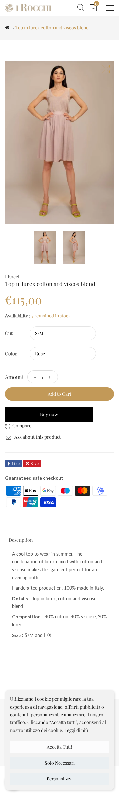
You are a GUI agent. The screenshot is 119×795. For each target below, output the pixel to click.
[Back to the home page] (7, 27)
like (16, 463)
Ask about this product (37, 437)
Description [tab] (21, 540)
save (35, 463)
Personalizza (60, 779)
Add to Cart (59, 394)
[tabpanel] (45, 247)
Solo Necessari (60, 763)
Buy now (49, 414)
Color (11, 353)
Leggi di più (76, 730)
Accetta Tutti (59, 747)
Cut (9, 333)
